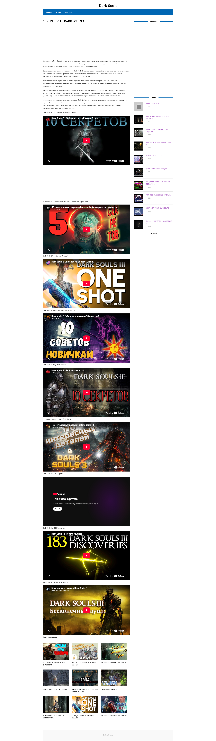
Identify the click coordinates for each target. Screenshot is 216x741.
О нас (58, 12)
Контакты (68, 12)
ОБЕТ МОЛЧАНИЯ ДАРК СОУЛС (157, 208)
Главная (49, 12)
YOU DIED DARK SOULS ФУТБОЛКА (158, 195)
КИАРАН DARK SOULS (154, 156)
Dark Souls (108, 5)
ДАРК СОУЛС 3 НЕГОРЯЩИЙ (156, 169)
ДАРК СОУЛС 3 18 (152, 103)
